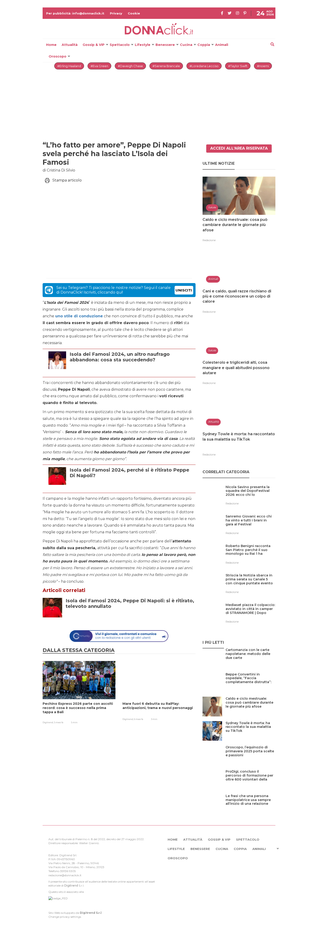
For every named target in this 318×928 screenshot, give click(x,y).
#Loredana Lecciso (204, 66)
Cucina (186, 45)
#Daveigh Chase (130, 66)
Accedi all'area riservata (239, 148)
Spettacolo (120, 45)
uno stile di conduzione (79, 316)
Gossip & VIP (94, 45)
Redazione (209, 240)
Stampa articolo (67, 180)
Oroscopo (57, 56)
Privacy (116, 13)
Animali (221, 45)
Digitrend (71, 885)
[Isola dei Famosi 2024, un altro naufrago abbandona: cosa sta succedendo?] (131, 371)
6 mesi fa (138, 719)
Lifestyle (142, 45)
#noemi (263, 66)
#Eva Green (99, 66)
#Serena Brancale (166, 66)
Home (51, 45)
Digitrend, (48, 722)
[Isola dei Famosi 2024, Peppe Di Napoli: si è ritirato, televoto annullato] (132, 617)
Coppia (203, 45)
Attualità (70, 45)
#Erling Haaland (69, 66)
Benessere (165, 45)
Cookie (134, 13)
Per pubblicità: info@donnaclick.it (75, 13)
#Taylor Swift (237, 66)
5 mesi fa (58, 722)
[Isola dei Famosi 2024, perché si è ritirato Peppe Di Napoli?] (131, 487)
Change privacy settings (64, 916)
